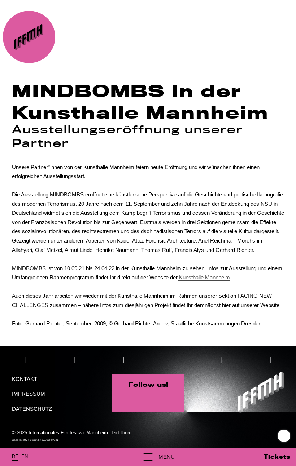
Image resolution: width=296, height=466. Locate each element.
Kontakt (24, 379)
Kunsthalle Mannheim (204, 277)
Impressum (28, 394)
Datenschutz (32, 409)
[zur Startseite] (29, 37)
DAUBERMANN (50, 440)
